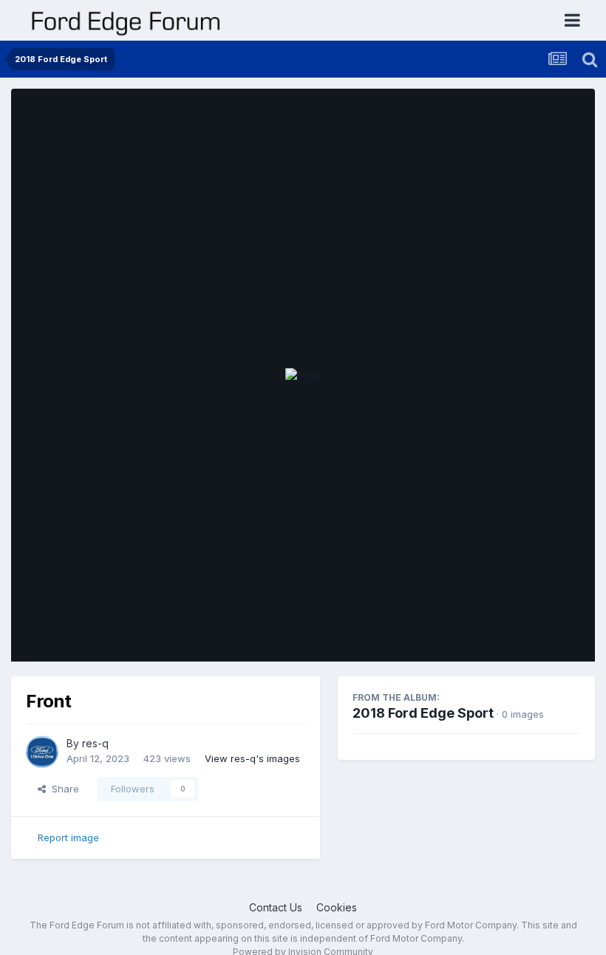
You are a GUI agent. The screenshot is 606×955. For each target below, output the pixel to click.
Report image (68, 837)
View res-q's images (252, 758)
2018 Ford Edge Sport (423, 713)
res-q (95, 743)
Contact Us (275, 907)
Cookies (336, 907)
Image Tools (533, 635)
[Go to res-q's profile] (42, 751)
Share (62, 789)
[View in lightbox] (303, 375)
